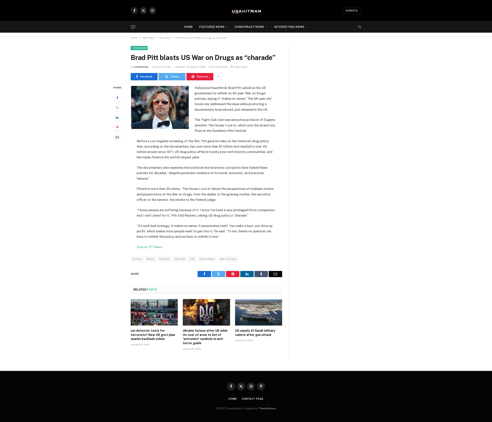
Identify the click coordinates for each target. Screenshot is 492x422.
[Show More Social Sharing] (218, 76)
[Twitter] (117, 107)
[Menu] (133, 27)
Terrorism (139, 48)
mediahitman (141, 67)
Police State (207, 259)
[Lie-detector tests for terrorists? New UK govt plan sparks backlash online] (154, 312)
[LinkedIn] (117, 117)
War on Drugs (228, 259)
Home (188, 26)
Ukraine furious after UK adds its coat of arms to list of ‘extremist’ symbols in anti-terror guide (205, 337)
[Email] (117, 137)
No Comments (220, 67)
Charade (180, 259)
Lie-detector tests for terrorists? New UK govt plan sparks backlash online (153, 335)
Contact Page (252, 398)
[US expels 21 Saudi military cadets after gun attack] (258, 312)
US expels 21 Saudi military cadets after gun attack (255, 333)
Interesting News (289, 26)
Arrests (137, 259)
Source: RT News (149, 247)
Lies (192, 259)
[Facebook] (117, 98)
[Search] (359, 27)
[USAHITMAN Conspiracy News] (246, 10)
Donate (352, 10)
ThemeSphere (267, 408)
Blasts (151, 259)
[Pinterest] (117, 127)
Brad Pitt (164, 259)
